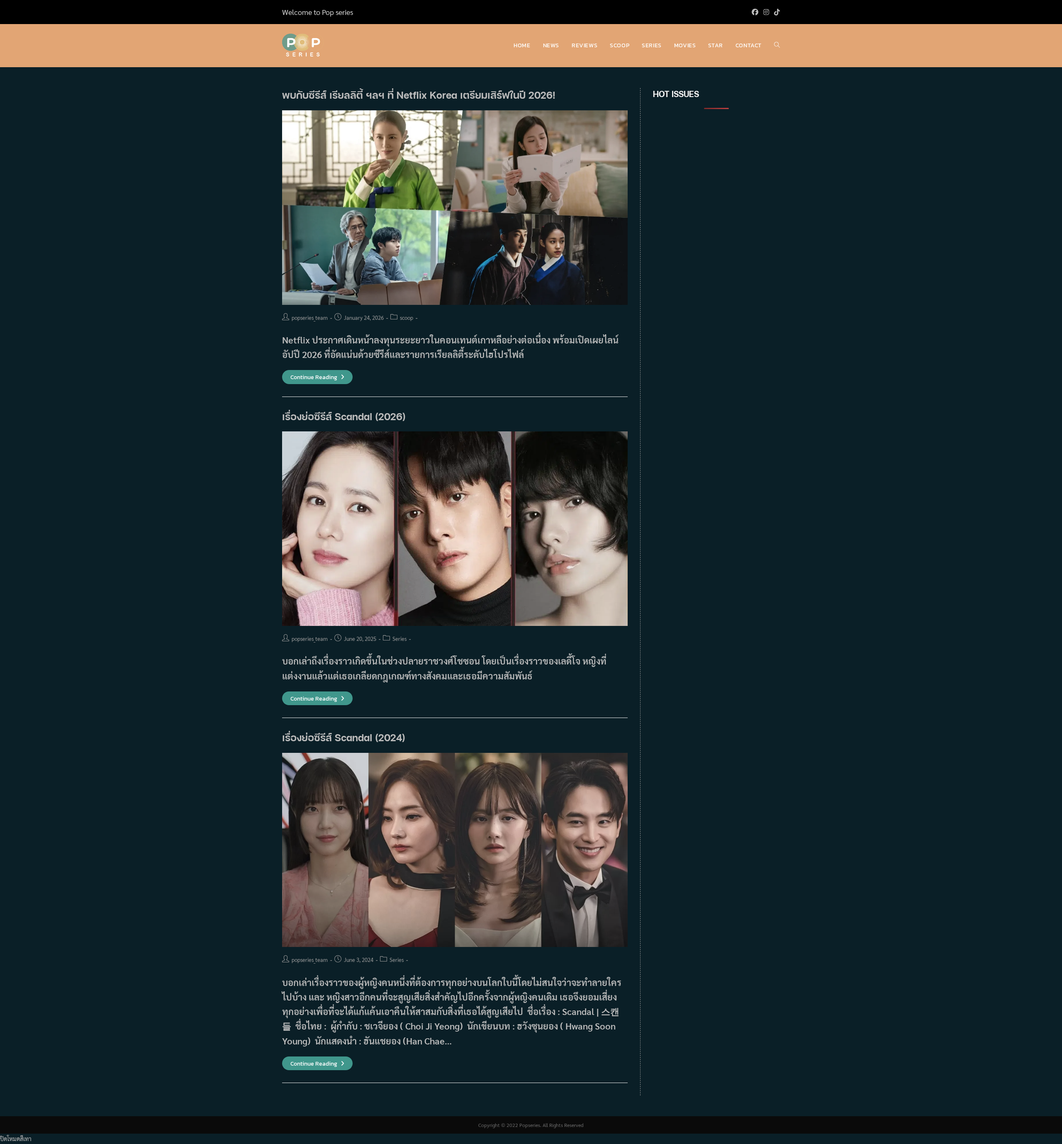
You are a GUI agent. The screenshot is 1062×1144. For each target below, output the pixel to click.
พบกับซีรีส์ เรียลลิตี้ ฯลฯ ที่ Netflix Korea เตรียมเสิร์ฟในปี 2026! (418, 95)
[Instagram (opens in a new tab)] (766, 12)
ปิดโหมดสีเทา (16, 1138)
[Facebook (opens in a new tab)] (755, 12)
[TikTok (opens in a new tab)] (776, 12)
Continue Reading (317, 377)
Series (399, 638)
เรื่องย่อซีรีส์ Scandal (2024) (345, 737)
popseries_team (310, 317)
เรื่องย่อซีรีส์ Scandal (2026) (344, 416)
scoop (406, 317)
